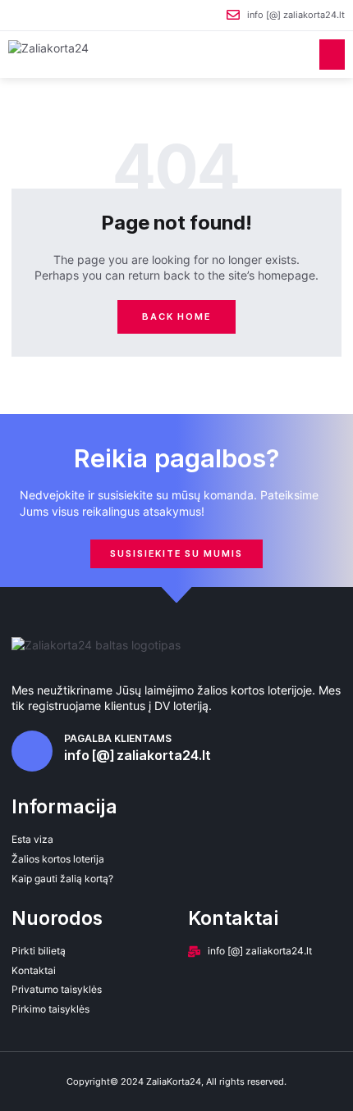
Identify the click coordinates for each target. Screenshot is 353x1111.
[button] (332, 55)
